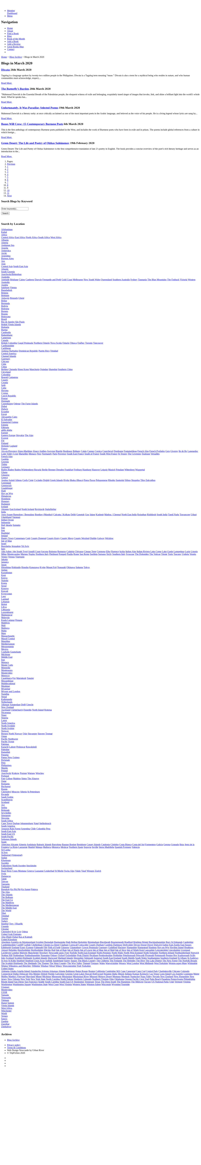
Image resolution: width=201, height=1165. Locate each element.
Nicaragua (6, 712)
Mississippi (67, 976)
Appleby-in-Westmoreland (23, 942)
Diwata (5, 69)
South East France (75, 454)
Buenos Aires (7, 258)
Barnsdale (49, 942)
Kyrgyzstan (6, 593)
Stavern (41, 733)
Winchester (6, 1011)
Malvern (23, 952)
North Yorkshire (150, 952)
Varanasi (16, 517)
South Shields (128, 958)
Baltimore (70, 971)
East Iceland (15, 509)
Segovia (87, 847)
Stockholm (31, 865)
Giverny (174, 451)
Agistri (11, 480)
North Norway (15, 733)
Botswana (5, 316)
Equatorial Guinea (9, 422)
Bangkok (5, 889)
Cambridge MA (113, 971)
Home (10, 28)
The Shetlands (30, 963)
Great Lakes (78, 974)
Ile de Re (183, 451)
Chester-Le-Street (51, 945)
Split (3, 385)
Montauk (125, 976)
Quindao (44, 369)
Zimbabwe (6, 1026)
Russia (4, 789)
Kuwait (4, 591)
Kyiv (14, 931)
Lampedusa (179, 551)
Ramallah (5, 752)
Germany (5, 467)
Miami (39, 976)
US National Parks (160, 982)
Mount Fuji (51, 567)
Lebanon (5, 601)
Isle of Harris (73, 950)
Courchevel (107, 451)
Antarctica (6, 250)
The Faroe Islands (29, 403)
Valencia (136, 847)
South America (8, 826)
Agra (3, 514)
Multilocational (8, 683)
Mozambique (7, 681)
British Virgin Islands (11, 324)
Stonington (79, 982)
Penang (18, 620)
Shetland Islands (65, 958)
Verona (11, 557)
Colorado (185, 971)
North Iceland (27, 509)
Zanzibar (5, 1024)
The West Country (58, 963)
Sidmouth (88, 958)
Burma (4, 329)
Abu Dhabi (6, 937)
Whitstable (192, 963)
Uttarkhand (6, 517)
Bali (3, 525)
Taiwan (4, 881)
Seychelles (6, 813)
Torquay (95, 963)
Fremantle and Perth (51, 279)
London (15, 952)
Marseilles (23, 454)
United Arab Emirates (11, 934)
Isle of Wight (133, 950)
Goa (87, 514)
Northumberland (182, 952)
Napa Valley (146, 976)
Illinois (121, 974)
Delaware (23, 974)
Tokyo (87, 567)
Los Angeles (177, 974)
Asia (3, 264)
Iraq (3, 530)
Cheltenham (37, 945)
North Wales (117, 952)
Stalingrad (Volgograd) (11, 855)
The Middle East (9, 908)
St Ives (4, 852)
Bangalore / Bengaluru (23, 514)
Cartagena (13, 377)
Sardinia (94, 554)
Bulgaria (5, 327)
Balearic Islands (44, 844)
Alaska (13, 971)
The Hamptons (124, 982)
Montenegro (7, 670)
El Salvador (6, 419)
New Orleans (14, 979)
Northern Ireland (166, 952)
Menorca (56, 847)
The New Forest (170, 960)
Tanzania (5, 884)
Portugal (5, 776)
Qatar (3, 781)
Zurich (98, 871)
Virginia (187, 982)
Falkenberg (6, 865)
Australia (5, 277)
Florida (51, 974)
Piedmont (53, 554)
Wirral (52, 966)
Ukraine (5, 929)
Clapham (64, 945)
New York (25, 979)
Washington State (39, 984)
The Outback (173, 279)
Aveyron (51, 451)
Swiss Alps (69, 871)
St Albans (182, 958)
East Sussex (185, 945)
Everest (4, 438)
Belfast (74, 942)
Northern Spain (76, 847)
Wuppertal (140, 469)
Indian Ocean (7, 520)
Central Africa (7, 237)
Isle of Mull (109, 950)
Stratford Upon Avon (35, 960)
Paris (55, 454)
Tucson (147, 982)
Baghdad (5, 533)
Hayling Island (177, 947)
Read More (6, 83)
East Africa (20, 237)
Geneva (30, 871)
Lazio (187, 551)
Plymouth (149, 955)
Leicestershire (161, 950)
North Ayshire (7, 728)
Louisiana (188, 974)
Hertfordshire (37, 950)
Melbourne (78, 279)
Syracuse (130, 554)
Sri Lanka (5, 850)
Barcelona (56, 844)
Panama (5, 754)
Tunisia (4, 918)
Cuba (3, 388)
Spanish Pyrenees (123, 847)
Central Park (152, 971)
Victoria (183, 279)
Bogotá (4, 377)
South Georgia (8, 271)
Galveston (59, 974)
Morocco (5, 675)
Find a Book (13, 33)
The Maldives (7, 902)
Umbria (185, 554)
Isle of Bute (61, 950)
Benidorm (81, 844)
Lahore (12, 747)
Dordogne (118, 451)
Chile (3, 364)
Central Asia (7, 266)
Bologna (5, 308)
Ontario (65, 343)
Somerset (98, 958)
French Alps (143, 451)
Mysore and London (10, 691)
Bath (68, 942)
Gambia (5, 459)
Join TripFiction (107, 1137)
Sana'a (4, 1018)
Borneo (4, 311)
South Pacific (7, 836)
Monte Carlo (7, 665)
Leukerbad (49, 871)
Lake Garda (167, 551)
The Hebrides (129, 960)
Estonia (4, 425)
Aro (3, 261)
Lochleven (6, 952)
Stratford (20, 960)
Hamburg (86, 469)
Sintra (24, 778)
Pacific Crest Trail (140, 979)
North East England (87, 952)
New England (166, 976)
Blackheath (105, 942)
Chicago (5, 361)
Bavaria (37, 469)
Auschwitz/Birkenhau (11, 274)
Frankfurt (69, 469)
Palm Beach (155, 979)
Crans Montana (19, 871)
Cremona (101, 551)
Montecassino (13, 554)
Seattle (41, 982)
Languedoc (193, 451)
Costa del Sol (138, 844)
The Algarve (33, 778)
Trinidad (54, 351)
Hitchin (47, 950)
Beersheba (6, 546)
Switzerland (6, 868)
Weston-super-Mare (178, 963)
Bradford (128, 942)
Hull (53, 950)
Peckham (94, 955)
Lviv (19, 931)
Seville (95, 847)
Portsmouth (160, 955)
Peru (3, 762)
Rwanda (5, 794)
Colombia (5, 374)
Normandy (47, 454)
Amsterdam (15, 704)
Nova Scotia (56, 343)
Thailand (5, 886)
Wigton (4, 966)
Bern (9, 871)
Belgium (5, 295)
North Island (38, 710)
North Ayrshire (8, 725)
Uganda (5, 926)
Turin (170, 554)
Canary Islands (93, 844)
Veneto (193, 554)
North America (8, 723)
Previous (11, 164)
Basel (3, 871)
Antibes (42, 451)
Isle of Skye (120, 950)
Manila (4, 768)
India (3, 512)
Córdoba (115, 844)
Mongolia (5, 667)
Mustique (5, 686)
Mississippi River (81, 976)
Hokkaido (16, 567)
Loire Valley (7, 454)
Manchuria (34, 369)
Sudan (4, 857)
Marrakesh (21, 678)
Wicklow (109, 538)
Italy (3, 549)
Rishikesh (151, 514)
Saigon (11, 1003)
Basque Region (69, 844)
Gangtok (80, 514)
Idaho (114, 974)
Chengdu (13, 369)
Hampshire (132, 947)
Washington (6, 984)
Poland (4, 770)
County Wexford (81, 538)
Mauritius (5, 641)
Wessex (122, 963)
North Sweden (19, 865)
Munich (111, 469)
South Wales (141, 958)
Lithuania (5, 609)
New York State (38, 979)
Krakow (15, 773)
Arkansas (53, 971)
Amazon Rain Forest (10, 828)
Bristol (145, 942)
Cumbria (108, 945)
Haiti (3, 491)
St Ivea (4, 960)
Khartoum (6, 860)
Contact (10, 49)
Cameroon (6, 337)
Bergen (4, 733)
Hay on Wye (7, 493)
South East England (112, 958)
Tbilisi (4, 464)
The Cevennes (134, 454)
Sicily (109, 554)
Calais (84, 451)
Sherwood (52, 958)
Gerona (166, 844)
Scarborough (184, 955)
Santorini (120, 480)
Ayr (3, 805)
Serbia (4, 807)
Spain (3, 842)
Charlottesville (165, 971)
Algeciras (5, 844)
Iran (3, 527)
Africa (4, 234)
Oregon (128, 979)
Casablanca (6, 678)
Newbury (43, 952)
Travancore (185, 514)
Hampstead (143, 947)
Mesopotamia (7, 646)
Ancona (44, 551)
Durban (16, 823)
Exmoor (30, 947)
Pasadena (165, 979)
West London (133, 963)
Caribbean (6, 348)
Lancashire (149, 950)
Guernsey (5, 359)
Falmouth (38, 947)
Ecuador (5, 411)
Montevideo (6, 673)
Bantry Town (7, 538)
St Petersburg (33, 791)
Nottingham (18, 955)
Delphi (46, 480)
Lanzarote (23, 847)
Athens (18, 480)
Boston (91, 971)
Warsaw (31, 773)
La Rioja (14, 847)
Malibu (4, 976)
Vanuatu (5, 995)
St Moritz (59, 871)
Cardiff (19, 945)
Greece (4, 477)
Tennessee (89, 982)
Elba (108, 551)
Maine (196, 974)
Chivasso (79, 551)
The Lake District (154, 960)
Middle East (6, 657)
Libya (4, 607)
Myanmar (5, 689)
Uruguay (5, 987)
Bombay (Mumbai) (44, 514)
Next (9, 195)
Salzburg (5, 287)
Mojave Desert (105, 976)
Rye (175, 955)
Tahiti (3, 879)
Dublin (93, 538)
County (4, 380)
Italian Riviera (143, 551)
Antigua (5, 351)
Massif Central (8, 638)
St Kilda (12, 960)
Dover (150, 945)
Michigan (5, 654)
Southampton (153, 958)
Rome (76, 554)
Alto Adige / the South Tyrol (14, 551)
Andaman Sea (7, 245)
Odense (17, 403)
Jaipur (92, 514)
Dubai (4, 406)
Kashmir (100, 514)
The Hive (140, 960)
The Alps (29, 435)
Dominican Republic (28, 351)
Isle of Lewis (86, 950)
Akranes (5, 509)
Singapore (6, 815)
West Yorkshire (161, 963)
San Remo (84, 554)
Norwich (195, 952)
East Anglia (174, 945)
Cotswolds (83, 945)
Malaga (38, 847)
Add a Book (13, 41)
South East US (8, 834)
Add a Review (14, 44)
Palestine (5, 749)
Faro (3, 778)
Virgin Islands (7, 1005)
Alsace (36, 451)
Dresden (60, 469)
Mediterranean (8, 644)
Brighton (137, 942)
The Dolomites (142, 554)
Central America (8, 353)
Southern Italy (118, 554)
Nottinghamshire (32, 955)
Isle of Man (6, 541)
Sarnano (102, 554)
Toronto (89, 343)
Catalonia (105, 844)
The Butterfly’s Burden (15, 88)
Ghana (4, 472)
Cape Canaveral (128, 971)
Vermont (178, 982)
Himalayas (6, 496)
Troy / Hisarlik (16, 923)
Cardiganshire (7, 345)
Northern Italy (42, 554)
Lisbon (9, 778)
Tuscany (177, 554)
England (15, 947)
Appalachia (35, 971)
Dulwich (158, 945)
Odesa (25, 931)
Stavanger (32, 733)
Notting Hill (6, 955)
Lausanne (39, 871)
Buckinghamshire (157, 942)
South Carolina (52, 982)
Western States (79, 984)
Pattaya (34, 889)
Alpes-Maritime (25, 451)
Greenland (6, 483)
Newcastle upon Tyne (59, 952)
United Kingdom (9, 939)
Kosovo (5, 588)
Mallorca (5, 628)
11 (8, 193)
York (79, 966)
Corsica (98, 451)
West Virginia (65, 984)
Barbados (13, 351)
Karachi (5, 747)
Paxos (92, 480)
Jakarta (9, 525)
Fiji (2, 440)
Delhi (73, 514)
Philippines (6, 765)
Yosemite (125, 984)
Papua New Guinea (10, 757)
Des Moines (34, 974)
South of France (91, 454)
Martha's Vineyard (16, 976)
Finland (4, 443)
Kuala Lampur (8, 620)
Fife (45, 947)
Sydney (133, 279)
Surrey (67, 960)
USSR (4, 992)
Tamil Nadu (173, 514)
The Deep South (108, 982)
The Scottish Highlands (12, 963)
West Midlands (146, 963)
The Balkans (7, 897)
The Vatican (155, 554)
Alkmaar (5, 704)
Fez (14, 678)
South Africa (44, 237)
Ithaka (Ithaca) (76, 480)
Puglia (70, 554)
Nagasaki (61, 567)
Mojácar (64, 847)
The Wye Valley (74, 963)
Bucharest (5, 786)
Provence (62, 454)
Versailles (155, 454)
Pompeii (62, 554)
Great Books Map (15, 46)
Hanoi (4, 1003)
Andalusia (31, 844)
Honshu (25, 567)
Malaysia (5, 617)
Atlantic (5, 269)
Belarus (4, 293)
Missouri (93, 976)
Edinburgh (6, 947)
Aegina (4, 480)
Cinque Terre (90, 551)
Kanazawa (34, 567)
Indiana (128, 974)
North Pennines (104, 952)
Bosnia (4, 314)
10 (8, 190)
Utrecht (29, 704)
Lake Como (155, 551)
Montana (116, 976)
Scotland (5, 802)
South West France (108, 454)
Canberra (30, 279)
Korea (4, 583)
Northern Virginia (100, 979)
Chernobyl (6, 791)
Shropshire (79, 958)
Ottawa (73, 343)
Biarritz (59, 451)
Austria (4, 285)
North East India (129, 514)
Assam (9, 514)
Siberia (23, 791)
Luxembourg (7, 612)
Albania (5, 240)
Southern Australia (121, 279)
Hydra (66, 480)
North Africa (32, 237)
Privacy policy (13, 1045)
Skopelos (135, 480)
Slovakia (20, 435)
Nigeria (4, 718)
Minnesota (56, 976)
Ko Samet (25, 889)
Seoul (3, 586)
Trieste (164, 554)
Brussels (14, 298)
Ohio (111, 979)
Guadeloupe (7, 488)
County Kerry (53, 538)
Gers (167, 451)
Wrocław (40, 773)
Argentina (5, 256)
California (100, 971)
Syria (3, 873)
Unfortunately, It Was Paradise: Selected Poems (29, 107)
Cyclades (38, 480)
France (4, 448)
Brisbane (14, 279)
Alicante (14, 844)
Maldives (5, 623)
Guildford (112, 947)
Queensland (106, 279)
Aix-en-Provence (9, 451)
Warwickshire (112, 963)
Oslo (25, 733)
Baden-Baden (7, 469)
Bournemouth (117, 942)
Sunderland (58, 960)
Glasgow (5, 475)
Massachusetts (7, 636)
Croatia (4, 382)
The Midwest (137, 982)
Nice (39, 454)
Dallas (16, 974)
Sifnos (128, 480)
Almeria (22, 844)
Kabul (4, 232)
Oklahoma (119, 979)
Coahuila (5, 652)
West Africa (55, 237)
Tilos (142, 480)
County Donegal (38, 538)
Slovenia (5, 818)
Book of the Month (16, 39)
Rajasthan (141, 514)
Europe (4, 432)
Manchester (33, 952)
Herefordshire (24, 950)
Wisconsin (106, 984)
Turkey (4, 921)
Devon (137, 945)
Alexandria (6, 417)
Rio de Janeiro (8, 322)
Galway (100, 538)
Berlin (45, 469)
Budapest (5, 504)
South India (162, 514)
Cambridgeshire (8, 945)
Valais (78, 871)
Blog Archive (15, 57)
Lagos (4, 720)
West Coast (53, 984)
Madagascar (6, 615)
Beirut (4, 604)
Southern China (65, 369)
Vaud (83, 871)
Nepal (4, 696)
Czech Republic (8, 395)
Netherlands (6, 702)
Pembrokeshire (106, 955)
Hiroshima (6, 567)
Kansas (135, 974)
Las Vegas (154, 974)
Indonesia (5, 522)
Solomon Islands (9, 839)
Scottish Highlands (23, 958)
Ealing (165, 945)
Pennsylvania (177, 979)
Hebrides (13, 950)
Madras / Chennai (112, 514)
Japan (3, 564)
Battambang (6, 335)
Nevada (156, 976)
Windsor (45, 966)
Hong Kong (23, 369)
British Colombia (9, 343)
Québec (81, 343)
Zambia (4, 1021)
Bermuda (5, 303)
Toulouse (146, 454)
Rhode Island (7, 982)
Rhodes (111, 480)
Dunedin (27, 710)
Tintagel (86, 963)
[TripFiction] (15, 5)
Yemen (4, 1016)
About (10, 31)
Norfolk (73, 952)
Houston (108, 974)
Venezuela (6, 997)
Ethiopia (5, 427)
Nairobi (4, 580)
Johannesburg (26, 823)
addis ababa (6, 430)
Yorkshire (86, 966)
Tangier (30, 678)
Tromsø (48, 733)
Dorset (144, 945)
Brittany (76, 451)
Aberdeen (5, 942)
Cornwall (73, 945)
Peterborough (129, 955)
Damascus (6, 876)
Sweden (5, 863)
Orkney (53, 955)
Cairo (14, 417)
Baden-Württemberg (24, 469)
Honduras (5, 498)
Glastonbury (75, 947)
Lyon (15, 454)
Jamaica (5, 562)
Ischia (122, 551)
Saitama (79, 567)
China (4, 366)
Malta (3, 630)
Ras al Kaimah (25, 937)
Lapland (13, 446)
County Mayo (66, 538)
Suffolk (48, 960)
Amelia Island (23, 971)
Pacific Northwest (9, 739)
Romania (5, 784)
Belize (4, 300)
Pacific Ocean (7, 741)
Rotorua (48, 710)
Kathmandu (6, 699)
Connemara (19, 538)
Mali (3, 625)
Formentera (150, 844)
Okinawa (71, 567)
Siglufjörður (50, 509)
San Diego (19, 982)
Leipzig (104, 469)
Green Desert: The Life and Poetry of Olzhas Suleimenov (35, 143)
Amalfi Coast (34, 551)
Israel (3, 543)
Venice (4, 557)
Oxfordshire (71, 955)
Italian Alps (131, 551)
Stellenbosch (45, 823)
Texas (97, 982)
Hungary (5, 501)
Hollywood (97, 974)
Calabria (70, 551)
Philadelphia (189, 979)
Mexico (4, 649)
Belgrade (5, 810)
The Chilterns (102, 960)
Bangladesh (6, 290)
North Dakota (66, 979)
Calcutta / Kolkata (61, 514)
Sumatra (16, 525)
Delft (23, 704)
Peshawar (20, 747)
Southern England (168, 958)
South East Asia (20, 266)
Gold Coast (67, 279)
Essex (22, 947)
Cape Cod (141, 971)
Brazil (4, 319)
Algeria (4, 242)
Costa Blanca (125, 844)
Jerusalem (16, 546)
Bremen (52, 469)
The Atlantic (7, 894)
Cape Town (6, 823)
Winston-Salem (94, 984)
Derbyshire (128, 945)
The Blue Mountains (157, 279)
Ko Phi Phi (15, 889)
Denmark (5, 401)
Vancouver (98, 343)
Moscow (16, 791)
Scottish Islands (40, 958)
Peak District (83, 955)
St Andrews (192, 958)
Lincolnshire (174, 950)
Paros (86, 480)
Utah (171, 982)
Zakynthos (150, 480)
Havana (4, 390)
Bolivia (4, 306)
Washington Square (22, 984)
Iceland (4, 506)
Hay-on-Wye (163, 947)
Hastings (153, 947)
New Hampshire (181, 976)
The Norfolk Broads (187, 960)
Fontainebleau (130, 451)
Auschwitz (6, 773)
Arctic (4, 253)
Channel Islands (8, 356)
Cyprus (4, 393)
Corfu (25, 480)
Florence (115, 551)
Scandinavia (7, 799)
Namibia (5, 694)
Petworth (140, 955)
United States (7, 968)
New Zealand (7, 707)
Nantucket (135, 976)
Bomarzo (61, 551)
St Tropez (122, 454)
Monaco (32, 454)
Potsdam (120, 469)
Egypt (4, 414)
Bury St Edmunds (174, 942)
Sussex (74, 960)
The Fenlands (116, 960)
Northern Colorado (83, 979)
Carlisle (27, 945)
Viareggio (19, 557)
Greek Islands (56, 480)
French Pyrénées (157, 451)
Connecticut (6, 974)
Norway (5, 731)
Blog (9, 36)
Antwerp (5, 298)
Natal (36, 823)
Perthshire (117, 955)
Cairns (22, 279)
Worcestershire (69, 966)
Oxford (61, 955)
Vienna (13, 287)
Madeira (17, 778)
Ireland (4, 535)
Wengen (90, 871)
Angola (4, 248)
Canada (4, 340)
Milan (4, 554)
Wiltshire (36, 966)
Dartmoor (117, 945)
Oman (4, 736)
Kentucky (144, 974)
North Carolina (53, 979)
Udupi (194, 514)
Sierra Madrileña (106, 847)
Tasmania (142, 279)
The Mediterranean (10, 905)
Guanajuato (15, 652)
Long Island (165, 974)
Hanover (96, 469)
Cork (27, 538)
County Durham (96, 945)
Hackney (122, 947)
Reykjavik (39, 509)
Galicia (159, 844)
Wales (102, 963)
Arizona (45, 971)
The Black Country (87, 960)
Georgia (5, 461)
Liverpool (185, 950)
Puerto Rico (44, 351)
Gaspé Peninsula (25, 343)
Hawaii (88, 974)
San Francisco (31, 982)
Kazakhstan (6, 572)
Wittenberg (129, 469)
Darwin (38, 279)
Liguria (194, 551)
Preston (169, 955)
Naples (32, 554)
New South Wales (92, 279)
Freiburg (78, 469)
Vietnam (5, 1000)
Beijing (4, 369)
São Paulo (20, 322)
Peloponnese (102, 480)
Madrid (31, 847)
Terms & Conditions (16, 1047)
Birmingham (93, 942)
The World (6, 910)
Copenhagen (7, 403)
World (4, 1013)
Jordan (4, 570)
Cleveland (6, 372)
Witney (58, 966)
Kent (3, 575)
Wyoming (116, 984)
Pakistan (5, 744)
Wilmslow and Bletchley (20, 966)
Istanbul (5, 923)
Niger (3, 715)
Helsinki (5, 446)
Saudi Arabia (7, 797)
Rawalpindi (31, 747)
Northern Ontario (42, 343)
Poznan (23, 773)
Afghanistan (7, 229)
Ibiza (182, 844)
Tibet (3, 913)
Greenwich (6, 485)
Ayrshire (40, 942)
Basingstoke (59, 942)
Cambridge (188, 942)
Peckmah (5, 760)
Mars (3, 633)
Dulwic (4, 409)
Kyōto (43, 567)
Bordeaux (67, 451)
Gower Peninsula (90, 947)
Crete (30, 480)
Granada (175, 844)
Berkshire (82, 942)
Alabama (5, 971)
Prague (4, 398)
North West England (133, 952)
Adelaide (5, 279)
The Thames (43, 963)
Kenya (4, 578)
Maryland (30, 976)
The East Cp (7, 900)
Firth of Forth (54, 947)
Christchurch (17, 710)
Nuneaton (45, 955)
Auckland (5, 710)
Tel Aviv (25, 546)
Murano (24, 554)
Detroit (44, 974)
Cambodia (6, 332)
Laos (3, 596)
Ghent (21, 298)
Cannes (90, 451)
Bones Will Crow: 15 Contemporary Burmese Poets (32, 124)
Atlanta (61, 971)
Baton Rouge (81, 971)
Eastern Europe (8, 435)
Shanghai (53, 369)
